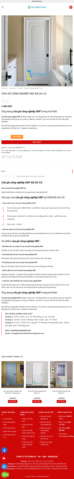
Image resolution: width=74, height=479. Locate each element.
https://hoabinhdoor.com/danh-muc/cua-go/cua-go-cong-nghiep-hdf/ (24, 192)
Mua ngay (37, 142)
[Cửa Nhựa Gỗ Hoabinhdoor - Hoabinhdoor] (37, 7)
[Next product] (3, 101)
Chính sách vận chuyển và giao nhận (27, 444)
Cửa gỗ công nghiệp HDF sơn (33, 88)
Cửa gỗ (20, 88)
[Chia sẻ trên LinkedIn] (20, 156)
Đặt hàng (17, 137)
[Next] (72, 383)
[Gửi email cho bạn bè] (13, 156)
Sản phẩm (13, 88)
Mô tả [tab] (3, 171)
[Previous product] (6, 101)
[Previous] (1, 383)
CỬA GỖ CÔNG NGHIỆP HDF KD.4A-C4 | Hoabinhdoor (12, 392)
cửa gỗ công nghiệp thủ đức (58, 150)
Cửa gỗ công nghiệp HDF (10, 117)
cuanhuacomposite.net (20, 330)
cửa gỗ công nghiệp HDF (27, 111)
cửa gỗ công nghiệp (9, 150)
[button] (2, 7)
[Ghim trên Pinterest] (17, 156)
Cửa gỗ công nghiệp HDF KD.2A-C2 (21, 182)
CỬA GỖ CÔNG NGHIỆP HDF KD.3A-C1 (37, 392)
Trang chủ (4, 88)
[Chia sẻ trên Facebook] (6, 156)
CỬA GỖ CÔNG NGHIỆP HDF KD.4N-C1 (61, 392)
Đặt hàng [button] (12, 401)
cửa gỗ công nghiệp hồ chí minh (41, 150)
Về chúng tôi (7, 419)
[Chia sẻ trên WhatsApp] (3, 156)
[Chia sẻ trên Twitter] (10, 156)
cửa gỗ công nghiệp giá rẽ (23, 150)
